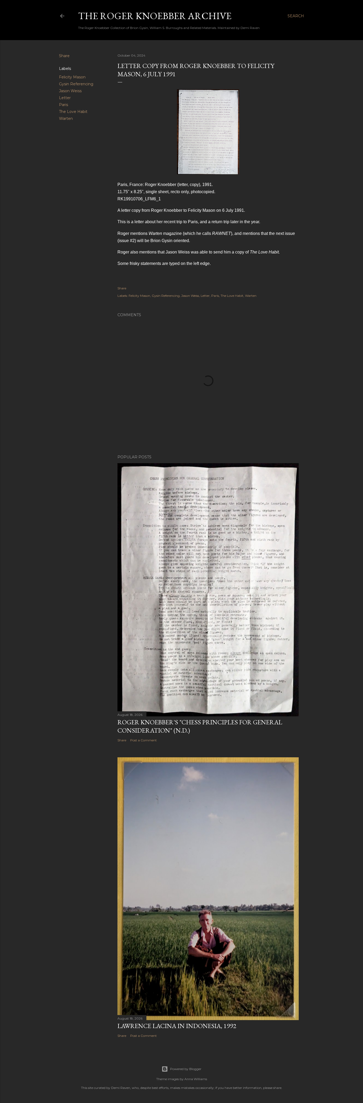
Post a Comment (143, 740)
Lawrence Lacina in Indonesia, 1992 (176, 1026)
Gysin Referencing (76, 84)
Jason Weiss (70, 90)
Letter (65, 97)
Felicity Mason (72, 77)
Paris (63, 104)
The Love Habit (73, 111)
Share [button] (64, 55)
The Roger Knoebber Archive (154, 16)
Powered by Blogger (185, 1069)
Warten (66, 118)
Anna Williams (195, 1079)
